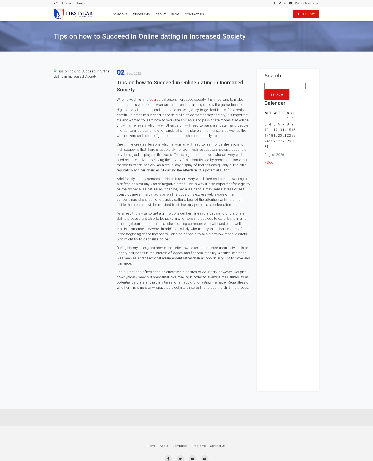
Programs (141, 14)
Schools (120, 14)
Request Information (307, 3)
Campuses (179, 445)
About (160, 14)
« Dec (268, 162)
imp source (151, 99)
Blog (175, 14)
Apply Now (306, 14)
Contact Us (194, 14)
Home (151, 445)
